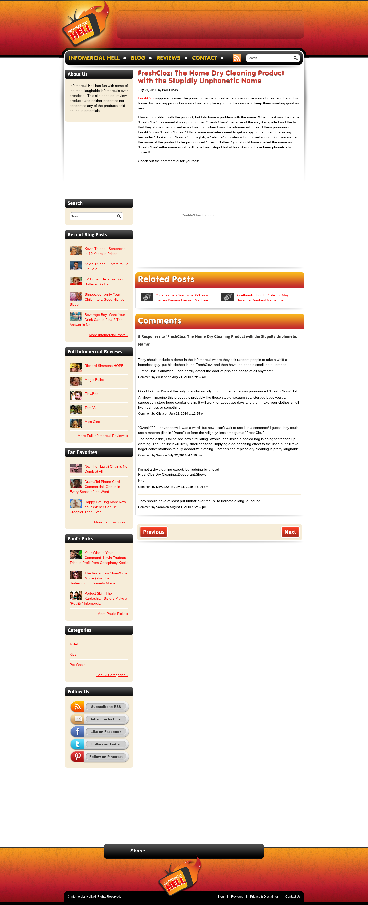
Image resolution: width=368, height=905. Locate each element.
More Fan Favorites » (111, 522)
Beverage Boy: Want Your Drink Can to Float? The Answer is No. (97, 320)
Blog (138, 58)
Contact (204, 58)
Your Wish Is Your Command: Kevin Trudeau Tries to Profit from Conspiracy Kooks (99, 558)
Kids (73, 654)
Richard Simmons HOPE (104, 366)
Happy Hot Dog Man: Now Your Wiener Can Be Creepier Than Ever (98, 507)
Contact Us (292, 896)
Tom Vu (90, 408)
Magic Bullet (94, 380)
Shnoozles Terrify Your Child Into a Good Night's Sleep (97, 299)
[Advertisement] (211, 24)
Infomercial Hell (85, 25)
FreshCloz (146, 98)
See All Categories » (112, 675)
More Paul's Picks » (112, 614)
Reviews (169, 58)
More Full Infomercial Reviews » (103, 436)
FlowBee (91, 394)
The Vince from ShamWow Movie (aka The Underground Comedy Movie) (98, 578)
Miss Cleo (92, 422)
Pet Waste (78, 665)
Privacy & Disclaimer (264, 896)
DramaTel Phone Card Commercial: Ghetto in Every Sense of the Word (95, 487)
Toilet (74, 644)
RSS (237, 58)
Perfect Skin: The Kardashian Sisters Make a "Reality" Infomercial (98, 598)
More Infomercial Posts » (108, 335)
